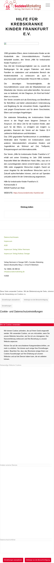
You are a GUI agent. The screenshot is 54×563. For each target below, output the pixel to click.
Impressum (8, 241)
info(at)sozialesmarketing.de (14, 272)
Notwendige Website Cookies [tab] (10, 365)
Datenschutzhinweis (11, 237)
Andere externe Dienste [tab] (8, 465)
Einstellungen (6, 306)
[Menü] (46, 5)
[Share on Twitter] (27, 214)
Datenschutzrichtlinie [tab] (7, 540)
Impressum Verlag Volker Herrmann (17, 249)
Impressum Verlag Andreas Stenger (17, 254)
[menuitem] (46, 5)
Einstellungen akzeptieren (11, 300)
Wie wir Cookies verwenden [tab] (10, 325)
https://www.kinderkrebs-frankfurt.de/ (28, 193)
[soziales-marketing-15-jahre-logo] (22, 5)
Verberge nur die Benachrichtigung (36, 300)
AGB (6, 245)
